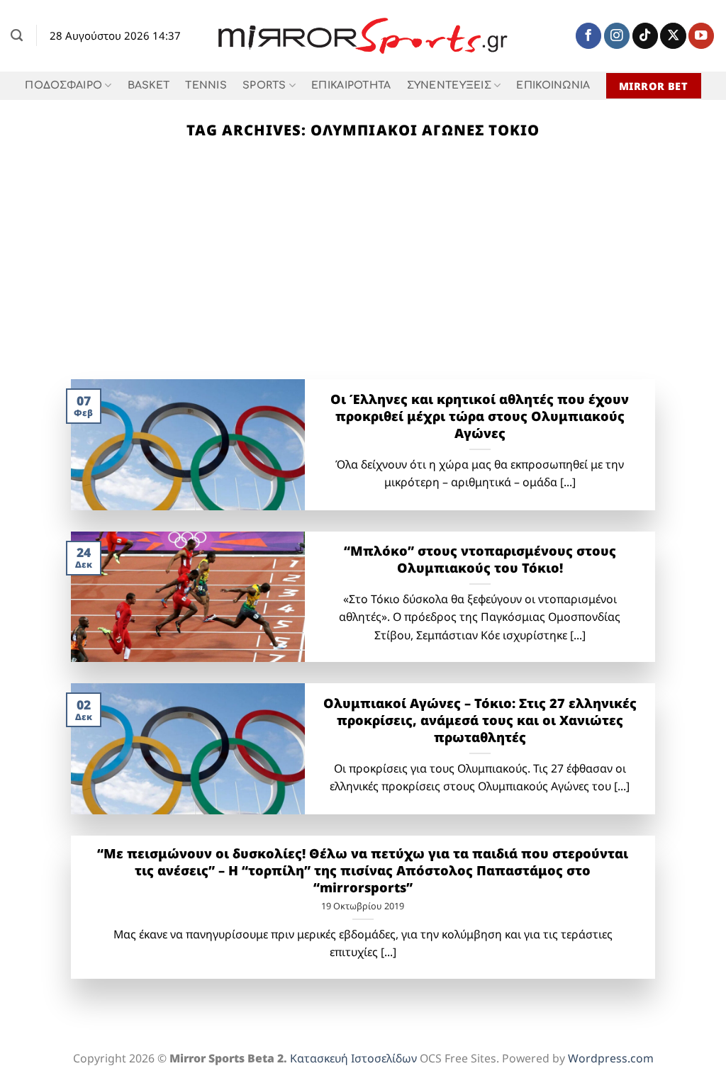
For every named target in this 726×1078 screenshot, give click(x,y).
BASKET (149, 85)
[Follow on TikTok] (645, 36)
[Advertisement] (363, 273)
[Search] (17, 35)
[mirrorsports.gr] (363, 36)
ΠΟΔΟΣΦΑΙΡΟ (63, 85)
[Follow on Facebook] (588, 36)
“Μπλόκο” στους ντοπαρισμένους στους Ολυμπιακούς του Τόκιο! (480, 559)
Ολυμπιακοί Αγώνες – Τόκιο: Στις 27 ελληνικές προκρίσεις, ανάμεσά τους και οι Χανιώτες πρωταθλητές (480, 720)
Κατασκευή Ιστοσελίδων (353, 1058)
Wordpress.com (611, 1058)
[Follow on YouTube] (701, 36)
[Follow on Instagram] (617, 36)
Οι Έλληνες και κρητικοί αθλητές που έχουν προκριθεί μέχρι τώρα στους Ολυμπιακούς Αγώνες (479, 416)
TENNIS (206, 85)
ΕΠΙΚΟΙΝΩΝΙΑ (553, 85)
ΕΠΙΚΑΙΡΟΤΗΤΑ (351, 85)
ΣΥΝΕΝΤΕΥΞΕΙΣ (449, 85)
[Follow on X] (673, 36)
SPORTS (264, 85)
